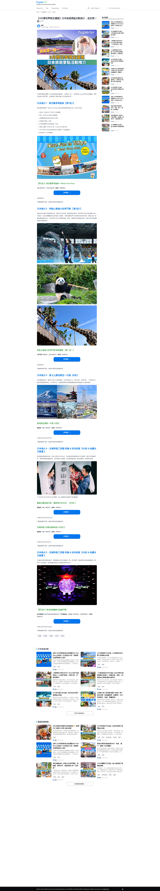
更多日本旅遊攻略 (79, 713)
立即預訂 (66, 192)
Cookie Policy (106, 889)
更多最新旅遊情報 (79, 784)
